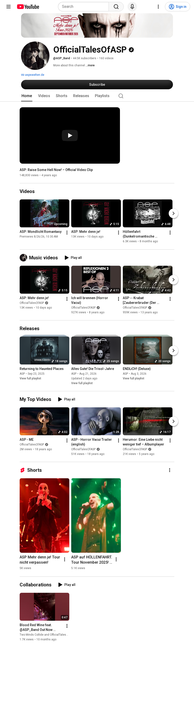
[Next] (173, 213)
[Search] (116, 6)
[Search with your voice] (132, 6)
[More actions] (67, 233)
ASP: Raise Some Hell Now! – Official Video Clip (56, 170)
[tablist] (97, 96)
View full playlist (30, 378)
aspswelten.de (34, 74)
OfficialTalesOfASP (32, 303)
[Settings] (158, 6)
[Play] (70, 135)
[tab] (26, 96)
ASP (22, 373)
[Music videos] (24, 257)
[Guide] (8, 6)
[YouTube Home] (27, 6)
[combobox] (85, 6)
